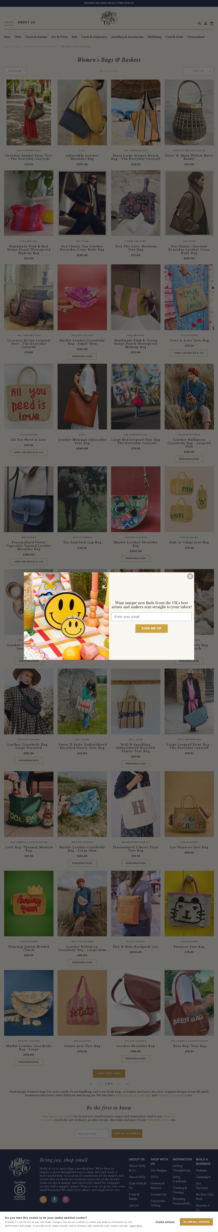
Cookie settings (165, 1222)
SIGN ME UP (151, 628)
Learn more (136, 1226)
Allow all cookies (196, 1222)
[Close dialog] (190, 576)
